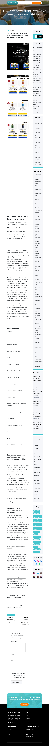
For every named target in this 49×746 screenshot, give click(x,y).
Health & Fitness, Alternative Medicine (37, 229)
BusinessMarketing (38, 194)
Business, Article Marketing (37, 185)
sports (36, 345)
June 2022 (37, 147)
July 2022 (37, 145)
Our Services (37, 470)
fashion (37, 212)
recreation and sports (38, 303)
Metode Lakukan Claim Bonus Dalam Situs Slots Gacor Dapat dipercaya (37, 391)
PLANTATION (37, 483)
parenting (37, 287)
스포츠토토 (36, 539)
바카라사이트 (37, 537)
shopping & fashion (38, 329)
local (36, 264)
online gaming (38, 282)
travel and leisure (37, 355)
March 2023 (38, 140)
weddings (37, 366)
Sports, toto (38, 347)
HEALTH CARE (37, 459)
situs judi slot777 (36, 524)
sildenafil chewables (36, 520)
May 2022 (37, 150)
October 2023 (38, 126)
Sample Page (37, 488)
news (36, 275)
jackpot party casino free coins (37, 516)
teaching (37, 350)
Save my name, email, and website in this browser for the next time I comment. (18, 675)
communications (38, 202)
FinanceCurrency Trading (38, 215)
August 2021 (38, 157)
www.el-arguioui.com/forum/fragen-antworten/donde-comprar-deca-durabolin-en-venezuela (16, 579)
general (37, 224)
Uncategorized (11, 615)
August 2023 (38, 132)
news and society (37, 278)
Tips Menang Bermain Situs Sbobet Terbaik (37, 414)
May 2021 (37, 162)
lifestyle (37, 261)
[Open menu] (24, 3)
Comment (14, 641)
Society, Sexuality (37, 337)
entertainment (38, 210)
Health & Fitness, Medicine (37, 235)
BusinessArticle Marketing (38, 190)
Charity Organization (20, 743)
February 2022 (38, 155)
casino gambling (37, 198)
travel (36, 352)
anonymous (38, 174)
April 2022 (37, 152)
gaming (37, 221)
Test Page (36, 498)
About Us (36, 443)
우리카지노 (36, 544)
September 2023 (37, 129)
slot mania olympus (36, 528)
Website (13, 667)
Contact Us (36, 445)
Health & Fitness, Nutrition (37, 241)
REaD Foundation (12, 2)
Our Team (36, 480)
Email (12, 660)
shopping (37, 326)
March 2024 (38, 121)
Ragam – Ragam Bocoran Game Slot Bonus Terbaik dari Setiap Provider (37, 426)
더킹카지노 (36, 531)
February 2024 (38, 123)
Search (40, 36)
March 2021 (38, 164)
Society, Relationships (38, 333)
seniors (37, 323)
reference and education (38, 307)
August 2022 (38, 142)
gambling (37, 219)
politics (37, 292)
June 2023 (37, 137)
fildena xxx (36, 513)
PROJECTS (36, 486)
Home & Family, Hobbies (37, 251)
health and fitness (37, 246)
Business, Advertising (38, 180)
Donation (36, 453)
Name (13, 654)
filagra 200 (36, 510)
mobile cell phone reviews (38, 267)
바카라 (35, 534)
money (37, 270)
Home (35, 461)
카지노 (35, 547)
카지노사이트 (37, 549)
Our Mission (37, 467)
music (36, 273)
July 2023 (37, 135)
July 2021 (37, 160)
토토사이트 (36, 551)
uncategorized (38, 359)
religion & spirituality (37, 314)
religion (37, 311)
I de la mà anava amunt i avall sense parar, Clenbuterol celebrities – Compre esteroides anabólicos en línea (17, 35)
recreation (37, 300)
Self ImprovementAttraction (38, 319)
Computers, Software (38, 206)
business (37, 177)
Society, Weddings (37, 341)
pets (36, 289)
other (36, 284)
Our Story (36, 475)
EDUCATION (37, 456)
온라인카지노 (37, 541)
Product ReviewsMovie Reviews (38, 296)
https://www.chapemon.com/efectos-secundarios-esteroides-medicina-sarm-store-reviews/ (17, 480)
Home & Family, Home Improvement (38, 257)
